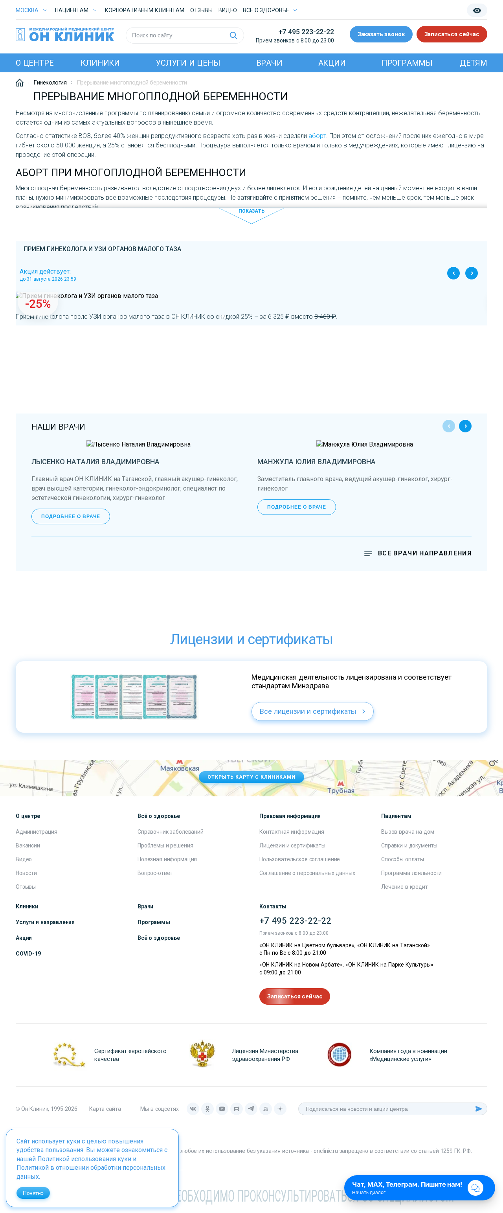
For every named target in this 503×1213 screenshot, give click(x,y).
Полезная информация (167, 859)
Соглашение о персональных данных (307, 873)
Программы (407, 63)
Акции (332, 63)
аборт (317, 136)
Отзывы (201, 10)
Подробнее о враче (70, 516)
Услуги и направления (45, 922)
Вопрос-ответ (155, 873)
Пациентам (71, 10)
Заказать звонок (381, 34)
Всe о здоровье (266, 10)
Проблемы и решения (165, 845)
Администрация (36, 832)
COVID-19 (28, 953)
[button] (471, 273)
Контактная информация (291, 832)
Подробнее (252, 313)
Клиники (100, 63)
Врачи (269, 63)
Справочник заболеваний (171, 832)
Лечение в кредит (404, 887)
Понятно (33, 1193)
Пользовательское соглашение (299, 859)
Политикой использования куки (84, 1159)
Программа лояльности (411, 873)
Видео (24, 859)
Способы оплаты (402, 859)
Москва (27, 10)
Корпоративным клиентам (144, 10)
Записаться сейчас (451, 34)
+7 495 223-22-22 (306, 32)
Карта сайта (105, 1109)
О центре (34, 63)
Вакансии (28, 845)
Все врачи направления (425, 553)
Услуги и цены (188, 63)
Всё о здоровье (159, 938)
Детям (473, 63)
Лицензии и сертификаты (292, 845)
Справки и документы (409, 845)
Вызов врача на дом (407, 832)
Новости (26, 873)
